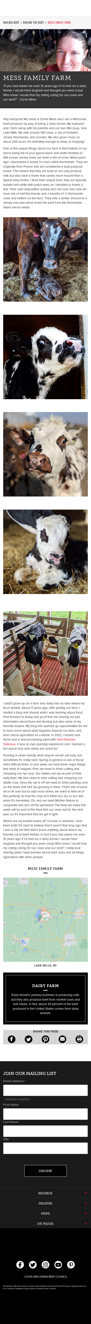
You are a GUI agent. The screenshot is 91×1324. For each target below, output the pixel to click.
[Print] (79, 1039)
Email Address (14, 1081)
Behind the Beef (33, 22)
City (6, 1139)
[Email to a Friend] (62, 1039)
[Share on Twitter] (28, 1039)
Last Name (10, 1122)
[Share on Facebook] (11, 1039)
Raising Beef (11, 22)
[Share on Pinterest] (45, 1039)
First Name (11, 1105)
